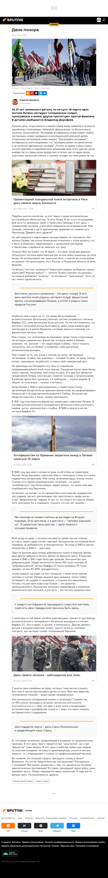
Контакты (16, 842)
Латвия (29, 818)
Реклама (55, 846)
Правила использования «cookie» (90, 842)
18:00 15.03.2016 (19, 35)
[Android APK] (10, 854)
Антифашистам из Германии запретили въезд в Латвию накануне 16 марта (53, 457)
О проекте (6, 842)
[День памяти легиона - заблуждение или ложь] (54, 653)
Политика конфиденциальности (59, 842)
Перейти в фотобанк (42, 88)
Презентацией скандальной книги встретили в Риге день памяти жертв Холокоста (51, 201)
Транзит (73, 818)
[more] (93, 208)
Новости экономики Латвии (50, 818)
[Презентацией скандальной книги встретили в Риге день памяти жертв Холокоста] (54, 178)
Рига (20, 818)
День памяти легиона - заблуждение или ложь (47, 675)
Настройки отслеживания (87, 846)
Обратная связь (67, 846)
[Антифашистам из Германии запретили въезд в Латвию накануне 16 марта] (54, 434)
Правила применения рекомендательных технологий (25, 846)
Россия (101, 818)
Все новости (8, 818)
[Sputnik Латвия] (13, 22)
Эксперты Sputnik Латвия (23, 781)
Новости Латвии (42, 781)
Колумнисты (87, 818)
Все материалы (25, 103)
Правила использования (33, 842)
